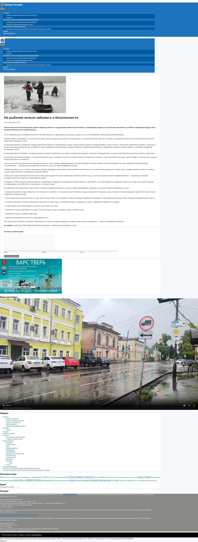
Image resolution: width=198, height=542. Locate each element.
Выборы (40, 477)
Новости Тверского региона (15, 420)
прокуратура (154, 480)
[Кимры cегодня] (11, 7)
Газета (53, 477)
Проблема (93, 480)
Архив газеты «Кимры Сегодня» (14, 26)
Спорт (8, 464)
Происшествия (11, 455)
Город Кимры (76, 477)
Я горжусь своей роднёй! (14, 439)
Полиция (72, 480)
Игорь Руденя (143, 477)
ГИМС (49, 477)
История (6, 431)
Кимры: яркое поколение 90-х (16, 426)
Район (112, 480)
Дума (116, 477)
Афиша (5, 31)
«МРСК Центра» (5, 477)
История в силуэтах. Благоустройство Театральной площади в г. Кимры (28, 29)
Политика (9, 442)
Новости (6, 417)
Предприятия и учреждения (15, 453)
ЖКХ (7, 446)
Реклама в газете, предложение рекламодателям (21, 20)
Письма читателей (9, 433)
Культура (9, 461)
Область (40, 480)
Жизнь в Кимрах (8, 441)
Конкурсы (6, 435)
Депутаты (97, 477)
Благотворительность (25, 477)
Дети (103, 477)
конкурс (148, 480)
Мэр (24, 480)
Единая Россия (122, 477)
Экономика (9, 459)
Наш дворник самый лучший (15, 437)
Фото (10, 463)
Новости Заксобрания (13, 422)
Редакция (9, 17)
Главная (66, 477)
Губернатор (88, 477)
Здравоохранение (12, 448)
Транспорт (131, 480)
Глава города (59, 477)
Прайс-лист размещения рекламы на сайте (19, 24)
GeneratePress (36, 535)
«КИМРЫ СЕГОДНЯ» (69, 494)
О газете (6, 13)
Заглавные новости (12, 418)
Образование (10, 450)
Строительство (11, 457)
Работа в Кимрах (9, 33)
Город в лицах (10, 444)
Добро (107, 477)
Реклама (6, 428)
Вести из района (11, 424)
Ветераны (34, 477)
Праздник (85, 480)
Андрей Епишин (14, 477)
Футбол (138, 480)
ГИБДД (45, 477)
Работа (8, 429)
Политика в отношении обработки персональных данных (21, 468)
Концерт (11, 480)
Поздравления (11, 452)
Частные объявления (10, 466)
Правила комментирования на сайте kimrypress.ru (21, 15)
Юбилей (143, 480)
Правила (78, 480)
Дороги (112, 477)
